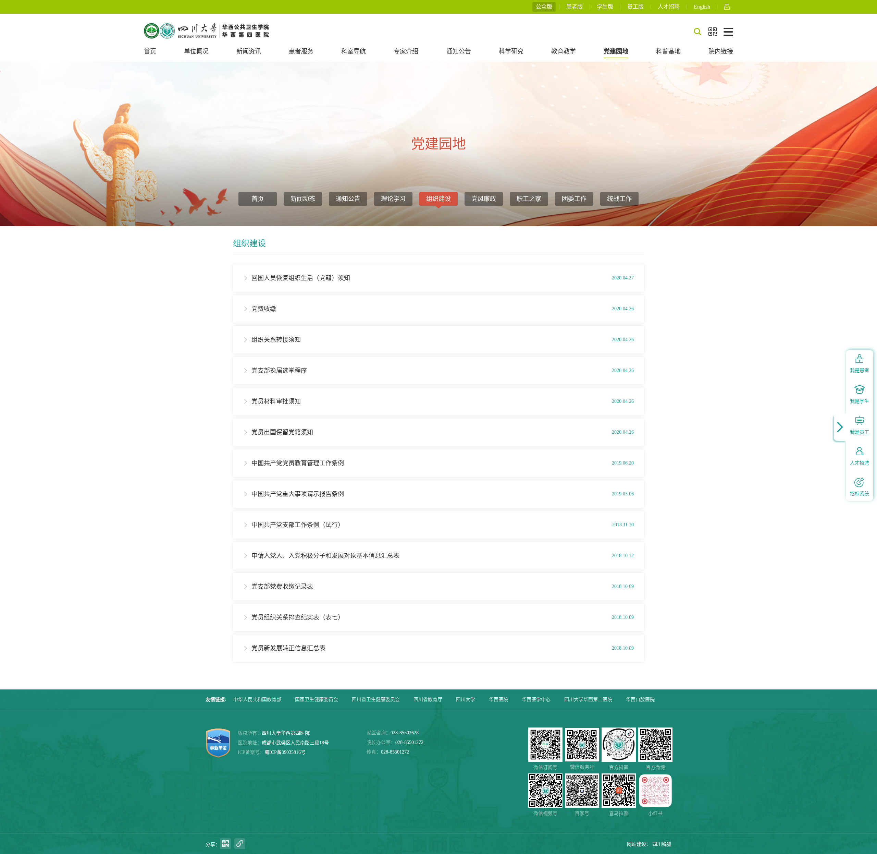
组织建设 (438, 198)
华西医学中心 (536, 699)
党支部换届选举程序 (279, 371)
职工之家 (529, 198)
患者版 (574, 7)
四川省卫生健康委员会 (376, 699)
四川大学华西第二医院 (588, 699)
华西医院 (498, 699)
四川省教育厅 (427, 699)
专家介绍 (406, 51)
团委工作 (574, 198)
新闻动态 (303, 198)
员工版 (635, 7)
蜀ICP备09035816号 (285, 752)
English (702, 7)
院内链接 (720, 51)
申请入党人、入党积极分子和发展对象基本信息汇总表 (325, 556)
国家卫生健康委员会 (316, 699)
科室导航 (353, 51)
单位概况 (196, 51)
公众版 (544, 7)
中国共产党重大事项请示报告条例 (297, 494)
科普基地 (668, 51)
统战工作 (619, 198)
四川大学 (465, 699)
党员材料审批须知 (276, 401)
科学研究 (511, 51)
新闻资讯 (248, 51)
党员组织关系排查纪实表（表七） (297, 617)
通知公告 (458, 51)
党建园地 (616, 51)
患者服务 (301, 51)
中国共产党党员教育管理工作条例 (297, 463)
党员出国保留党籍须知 (282, 432)
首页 (150, 51)
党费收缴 (263, 309)
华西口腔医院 (640, 699)
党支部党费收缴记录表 (282, 587)
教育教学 (563, 51)
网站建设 (636, 844)
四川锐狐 (661, 844)
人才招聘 (669, 7)
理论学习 (393, 198)
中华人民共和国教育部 (257, 699)
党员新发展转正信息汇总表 (288, 648)
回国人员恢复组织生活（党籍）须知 (300, 278)
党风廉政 (483, 198)
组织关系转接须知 (276, 340)
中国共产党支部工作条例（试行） (297, 525)
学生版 (605, 7)
